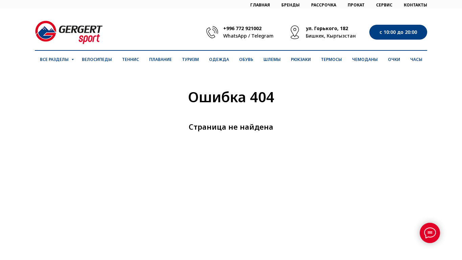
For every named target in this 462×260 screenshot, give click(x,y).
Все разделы (55, 59)
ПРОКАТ (356, 5)
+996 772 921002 (242, 28)
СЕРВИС (384, 5)
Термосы (331, 59)
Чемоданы (365, 59)
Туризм (190, 59)
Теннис (130, 59)
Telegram (262, 35)
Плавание (160, 59)
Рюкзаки (301, 59)
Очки (394, 59)
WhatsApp (235, 35)
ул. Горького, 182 (327, 28)
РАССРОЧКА (323, 5)
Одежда (219, 59)
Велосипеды (97, 59)
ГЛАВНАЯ (260, 5)
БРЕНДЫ (290, 5)
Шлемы (272, 59)
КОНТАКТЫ (415, 5)
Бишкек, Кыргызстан (331, 35)
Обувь (246, 59)
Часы (416, 59)
